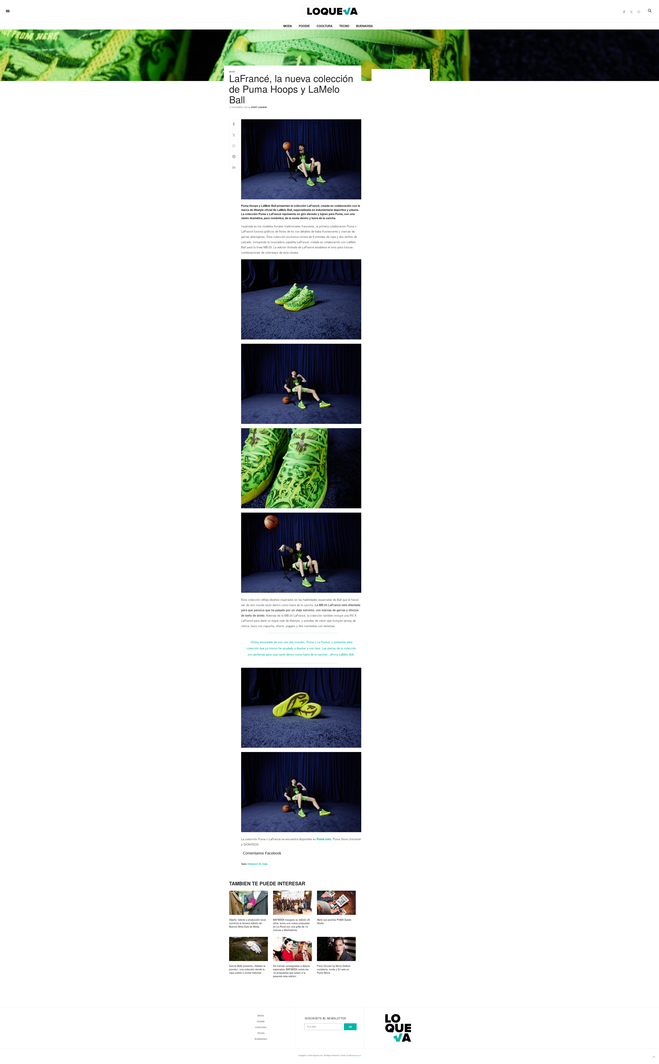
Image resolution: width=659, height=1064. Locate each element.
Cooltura (324, 26)
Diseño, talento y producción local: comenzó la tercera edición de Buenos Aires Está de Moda (247, 923)
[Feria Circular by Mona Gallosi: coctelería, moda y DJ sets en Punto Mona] (336, 949)
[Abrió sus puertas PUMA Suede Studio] (336, 903)
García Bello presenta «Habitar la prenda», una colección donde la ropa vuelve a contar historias (247, 969)
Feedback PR (254, 864)
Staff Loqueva (259, 107)
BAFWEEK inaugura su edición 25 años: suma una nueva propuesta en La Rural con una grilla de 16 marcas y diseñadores (291, 925)
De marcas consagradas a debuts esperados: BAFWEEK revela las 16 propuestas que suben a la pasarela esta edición (291, 971)
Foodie (304, 26)
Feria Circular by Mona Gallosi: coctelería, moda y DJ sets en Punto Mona (334, 969)
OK (350, 1026)
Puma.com (324, 839)
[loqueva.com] (30, 11)
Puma (265, 864)
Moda (287, 26)
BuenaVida (364, 26)
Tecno (344, 26)
